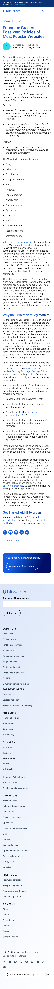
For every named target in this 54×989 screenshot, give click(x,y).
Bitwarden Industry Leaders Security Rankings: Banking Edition (25, 370)
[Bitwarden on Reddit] (10, 961)
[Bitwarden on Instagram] (44, 961)
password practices (13, 485)
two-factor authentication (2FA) (22, 413)
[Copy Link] (27, 532)
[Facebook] (10, 532)
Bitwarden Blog (12, 21)
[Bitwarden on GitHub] (21, 961)
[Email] (21, 532)
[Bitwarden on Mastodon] (5, 967)
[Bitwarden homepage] (11, 11)
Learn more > (20, 4)
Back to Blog (13, 540)
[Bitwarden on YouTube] (27, 961)
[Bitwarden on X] (5, 961)
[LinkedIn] (16, 532)
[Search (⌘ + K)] (44, 11)
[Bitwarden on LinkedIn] (32, 961)
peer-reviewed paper (21, 242)
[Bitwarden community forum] (16, 961)
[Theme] (47, 974)
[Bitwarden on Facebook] (38, 961)
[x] (5, 532)
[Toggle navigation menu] (49, 11)
